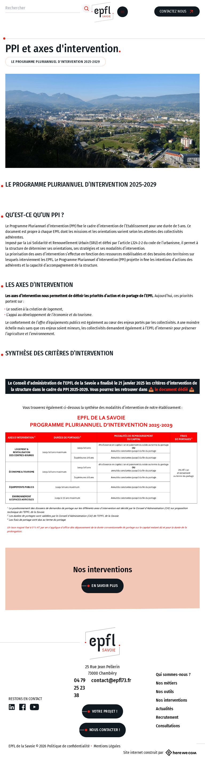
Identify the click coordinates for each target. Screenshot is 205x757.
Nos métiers (166, 683)
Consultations (168, 725)
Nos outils (165, 691)
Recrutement (167, 717)
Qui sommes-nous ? (173, 674)
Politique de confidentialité (68, 746)
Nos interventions (171, 700)
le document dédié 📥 (174, 389)
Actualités (164, 708)
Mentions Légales (107, 746)
